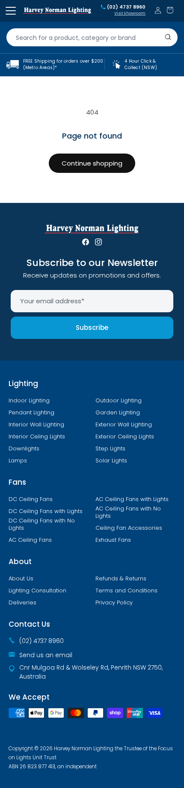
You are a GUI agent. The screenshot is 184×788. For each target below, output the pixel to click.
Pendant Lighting (31, 413)
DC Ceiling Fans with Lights (46, 511)
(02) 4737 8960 (126, 7)
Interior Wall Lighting (36, 425)
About (20, 561)
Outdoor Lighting (118, 401)
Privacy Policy (114, 603)
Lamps (18, 461)
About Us (21, 579)
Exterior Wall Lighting (123, 425)
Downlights (24, 449)
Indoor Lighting (29, 401)
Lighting (23, 383)
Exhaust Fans (113, 540)
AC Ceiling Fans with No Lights (128, 512)
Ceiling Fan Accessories (128, 528)
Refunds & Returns (120, 579)
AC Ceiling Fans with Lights (132, 499)
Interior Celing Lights (37, 437)
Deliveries (22, 603)
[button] (169, 10)
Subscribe (92, 327)
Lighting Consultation (37, 591)
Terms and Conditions (126, 591)
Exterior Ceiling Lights (124, 437)
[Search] (168, 37)
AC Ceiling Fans (30, 540)
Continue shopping (92, 163)
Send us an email (45, 655)
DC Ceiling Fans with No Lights (42, 524)
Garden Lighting (117, 413)
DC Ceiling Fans (31, 499)
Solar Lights (111, 461)
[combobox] (92, 37)
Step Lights (110, 449)
